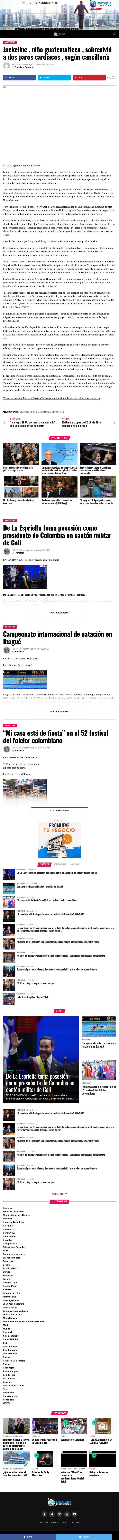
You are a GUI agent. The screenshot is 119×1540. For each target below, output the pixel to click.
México (6, 1325)
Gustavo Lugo (10, 1282)
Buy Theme (43, 1522)
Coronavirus (9, 1233)
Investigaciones (11, 1300)
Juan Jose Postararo (13, 1304)
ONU (5, 1343)
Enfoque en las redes (14, 1254)
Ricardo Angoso (11, 1371)
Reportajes (8, 1368)
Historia (7, 1289)
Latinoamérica (10, 1307)
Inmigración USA (11, 1293)
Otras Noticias (10, 1346)
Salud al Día (9, 1375)
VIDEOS (7, 1403)
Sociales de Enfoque (13, 1385)
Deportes (7, 1240)
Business (7, 1218)
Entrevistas (8, 1261)
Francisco (19, 553)
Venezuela (8, 1400)
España (6, 1265)
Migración (58, 412)
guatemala (45, 412)
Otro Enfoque (10, 1350)
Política (7, 1357)
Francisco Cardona (24, 67)
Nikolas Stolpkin (11, 1336)
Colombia (8, 1226)
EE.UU (6, 1250)
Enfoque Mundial (11, 1258)
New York (7, 1332)
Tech (5, 1389)
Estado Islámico (11, 1268)
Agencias (7, 1208)
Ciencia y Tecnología (13, 1222)
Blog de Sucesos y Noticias (16, 1215)
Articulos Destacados (14, 1211)
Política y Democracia (14, 1361)
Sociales (7, 1382)
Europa (6, 1272)
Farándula (8, 1275)
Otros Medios (10, 1353)
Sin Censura (9, 1378)
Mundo (6, 1329)
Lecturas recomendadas (15, 1311)
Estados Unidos (29, 412)
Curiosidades (10, 1236)
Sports (65, 1522)
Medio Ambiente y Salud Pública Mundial (23, 1321)
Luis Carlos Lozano (12, 1314)
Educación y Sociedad (14, 1247)
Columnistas (9, 1229)
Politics (7, 1364)
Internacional (9, 1297)
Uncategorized (10, 1396)
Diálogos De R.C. (11, 1243)
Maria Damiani (10, 1318)
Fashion (7, 1279)
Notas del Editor (11, 1339)
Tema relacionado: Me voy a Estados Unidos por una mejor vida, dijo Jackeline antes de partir (51, 398)
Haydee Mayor (10, 1286)
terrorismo (8, 1392)
